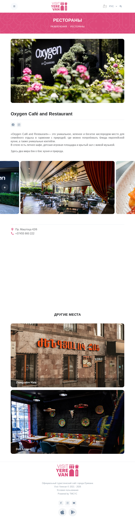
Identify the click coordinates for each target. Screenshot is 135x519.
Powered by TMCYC (67, 493)
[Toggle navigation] (14, 6)
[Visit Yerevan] (60, 6)
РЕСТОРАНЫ (77, 26)
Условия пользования (67, 490)
